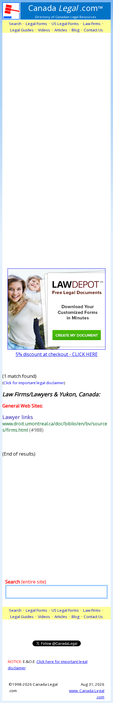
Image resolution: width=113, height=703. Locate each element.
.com (65, 7)
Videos (44, 30)
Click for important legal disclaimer (33, 382)
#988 (36, 430)
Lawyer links (17, 417)
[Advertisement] (56, 89)
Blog (75, 30)
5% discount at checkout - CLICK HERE (57, 354)
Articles (60, 30)
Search (15, 23)
